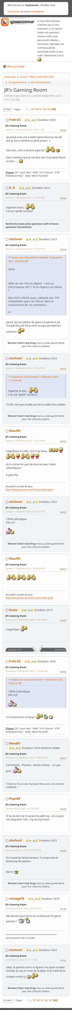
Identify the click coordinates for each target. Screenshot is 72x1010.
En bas (7, 109)
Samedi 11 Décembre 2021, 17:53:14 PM (25, 440)
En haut (7, 1000)
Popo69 (14, 798)
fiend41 (14, 743)
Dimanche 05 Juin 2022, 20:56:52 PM (23, 850)
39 (32, 109)
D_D (12, 188)
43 (48, 109)
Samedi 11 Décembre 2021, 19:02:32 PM (25, 511)
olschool (15, 239)
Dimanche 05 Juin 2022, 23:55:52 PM (23, 908)
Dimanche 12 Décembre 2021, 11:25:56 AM (26, 671)
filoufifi (14, 431)
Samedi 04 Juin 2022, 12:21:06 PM (22, 808)
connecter (14, 11)
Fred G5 (15, 120)
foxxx (13, 610)
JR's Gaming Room (16, 125)
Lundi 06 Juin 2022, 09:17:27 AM (21, 959)
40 (36, 109)
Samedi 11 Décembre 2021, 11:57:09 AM (25, 197)
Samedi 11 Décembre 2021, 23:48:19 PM (25, 568)
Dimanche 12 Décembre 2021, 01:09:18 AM (26, 619)
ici (50, 28)
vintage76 (16, 898)
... (29, 109)
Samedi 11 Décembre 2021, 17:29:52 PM (25, 368)
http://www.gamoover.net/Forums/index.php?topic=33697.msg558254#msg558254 (29, 491)
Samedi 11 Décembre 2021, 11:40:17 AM (25, 129)
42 (44, 109)
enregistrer (37, 11)
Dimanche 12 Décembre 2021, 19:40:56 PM (26, 757)
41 (40, 109)
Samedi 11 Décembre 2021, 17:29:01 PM (25, 248)
